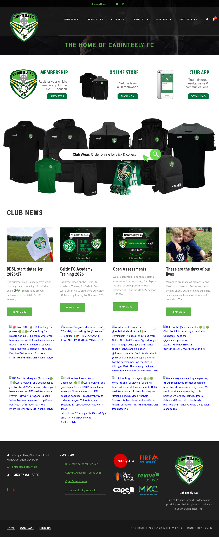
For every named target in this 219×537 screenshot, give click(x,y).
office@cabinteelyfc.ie (24, 466)
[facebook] (111, 4)
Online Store (95, 19)
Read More (19, 312)
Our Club (162, 19)
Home (11, 528)
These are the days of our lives (82, 490)
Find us (45, 528)
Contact (27, 528)
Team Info (138, 19)
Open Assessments (129, 269)
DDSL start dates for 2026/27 (81, 464)
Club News (117, 19)
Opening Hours (98, 4)
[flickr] (117, 4)
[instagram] (123, 4)
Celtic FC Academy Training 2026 (76, 272)
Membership (71, 19)
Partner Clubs (188, 19)
